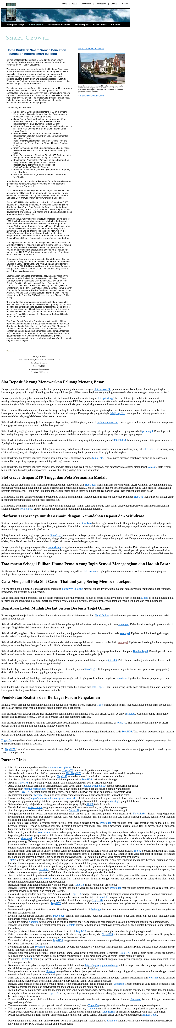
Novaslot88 (139, 813)
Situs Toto (97, 457)
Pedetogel (37, 794)
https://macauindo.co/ (94, 785)
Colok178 (74, 810)
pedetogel (147, 431)
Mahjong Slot (117, 413)
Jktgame (50, 971)
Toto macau (89, 571)
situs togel (115, 801)
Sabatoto (43, 869)
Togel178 (6, 740)
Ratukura (112, 1020)
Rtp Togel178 (73, 773)
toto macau (44, 832)
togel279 (121, 722)
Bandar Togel (140, 651)
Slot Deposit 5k (102, 389)
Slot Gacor (90, 484)
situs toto (148, 449)
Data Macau (54, 547)
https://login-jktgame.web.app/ (101, 965)
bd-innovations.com (107, 422)
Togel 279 (67, 770)
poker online (35, 807)
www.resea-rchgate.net (60, 767)
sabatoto (130, 713)
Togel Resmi (108, 1011)
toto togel (123, 624)
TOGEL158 (119, 440)
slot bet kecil (26, 508)
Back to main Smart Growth (91, 48)
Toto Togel (97, 687)
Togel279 (81, 931)
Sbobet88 (118, 983)
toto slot (152, 466)
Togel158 (127, 731)
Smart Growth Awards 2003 (91, 96)
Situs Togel (56, 535)
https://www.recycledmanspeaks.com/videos (54, 798)
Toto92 (137, 850)
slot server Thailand (72, 588)
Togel (100, 704)
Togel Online (102, 615)
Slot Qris (138, 496)
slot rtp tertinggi (105, 398)
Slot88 (144, 597)
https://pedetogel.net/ (35, 788)
